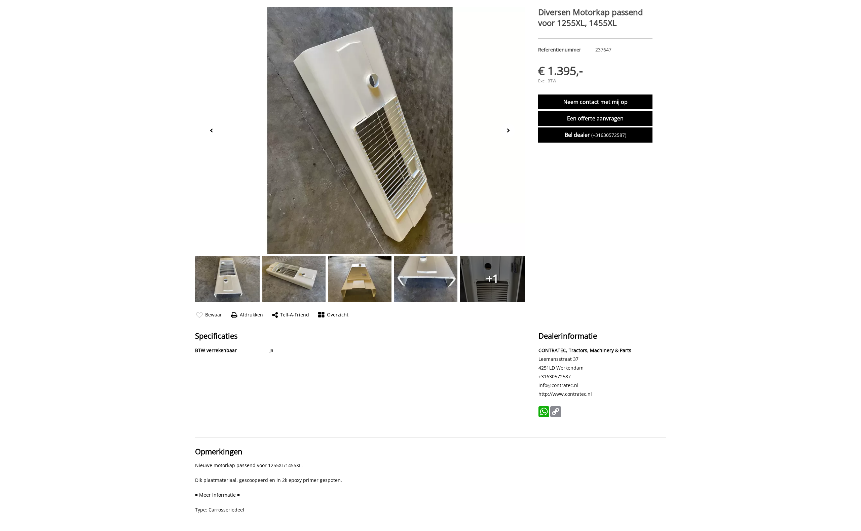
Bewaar (213, 314)
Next (510, 130)
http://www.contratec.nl (565, 394)
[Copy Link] (555, 411)
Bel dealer (595, 135)
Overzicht (337, 314)
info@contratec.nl (558, 385)
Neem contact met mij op (595, 102)
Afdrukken (251, 314)
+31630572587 (554, 376)
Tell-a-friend (294, 314)
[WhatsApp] (543, 411)
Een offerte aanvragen (595, 118)
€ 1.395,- (560, 70)
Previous (210, 130)
